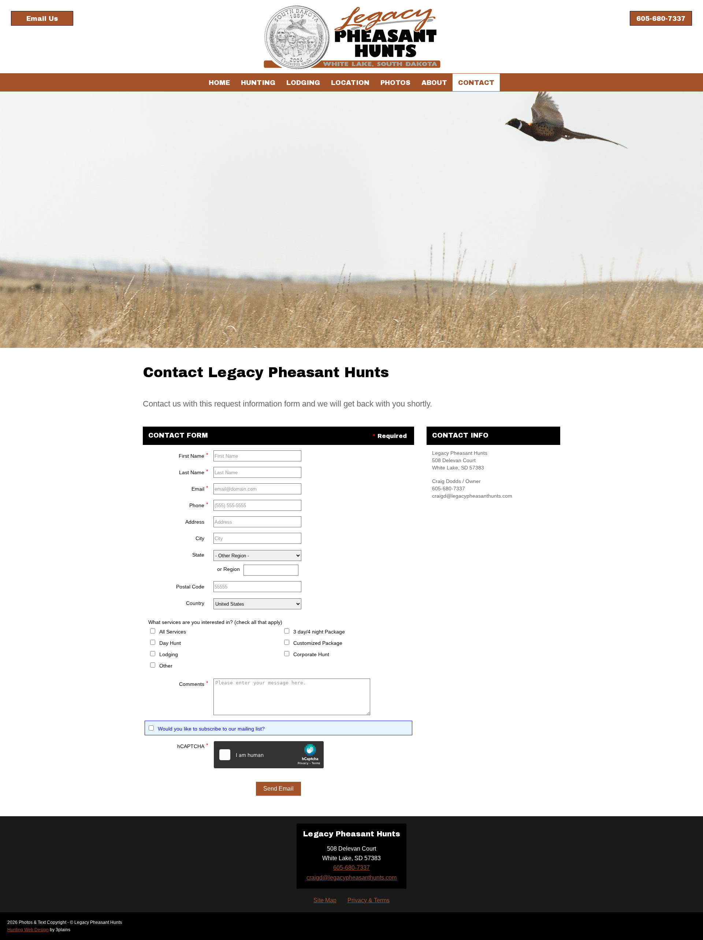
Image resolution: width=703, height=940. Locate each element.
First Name (193, 455)
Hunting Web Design (28, 929)
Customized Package (317, 643)
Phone (198, 504)
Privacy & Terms (368, 900)
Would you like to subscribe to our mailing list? (211, 729)
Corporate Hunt (311, 654)
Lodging (168, 654)
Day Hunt (170, 643)
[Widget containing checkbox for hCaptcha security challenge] (268, 755)
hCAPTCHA (192, 745)
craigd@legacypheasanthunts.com (351, 877)
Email (199, 488)
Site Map (324, 900)
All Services (172, 632)
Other (165, 666)
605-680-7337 (660, 18)
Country (195, 603)
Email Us (42, 18)
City (200, 538)
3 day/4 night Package (319, 632)
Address (194, 522)
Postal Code (190, 587)
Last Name (193, 471)
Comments (193, 683)
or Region (228, 569)
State (198, 555)
